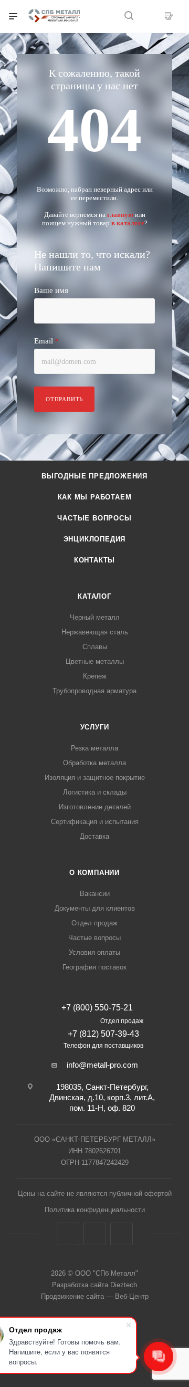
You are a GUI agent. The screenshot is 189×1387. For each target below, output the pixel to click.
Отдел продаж (94, 923)
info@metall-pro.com (102, 1064)
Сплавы (94, 647)
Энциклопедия (95, 539)
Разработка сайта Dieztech (94, 1285)
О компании (94, 873)
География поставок (94, 967)
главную (120, 214)
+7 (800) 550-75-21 (97, 1008)
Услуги (94, 727)
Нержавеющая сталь (94, 632)
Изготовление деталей (95, 807)
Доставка (94, 836)
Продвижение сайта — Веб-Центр (95, 1296)
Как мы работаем (95, 497)
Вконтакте (68, 1234)
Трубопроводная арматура (94, 691)
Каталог (94, 596)
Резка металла (94, 748)
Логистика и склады (95, 792)
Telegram (94, 1234)
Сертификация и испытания (95, 822)
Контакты (94, 560)
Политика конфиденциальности (95, 1210)
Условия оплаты (94, 952)
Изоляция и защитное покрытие (95, 777)
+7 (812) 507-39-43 (103, 1033)
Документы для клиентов (95, 908)
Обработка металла (94, 763)
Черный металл (95, 617)
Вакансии (95, 894)
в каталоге (127, 223)
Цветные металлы (95, 661)
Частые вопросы (94, 518)
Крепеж (95, 676)
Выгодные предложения (94, 476)
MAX (121, 1234)
